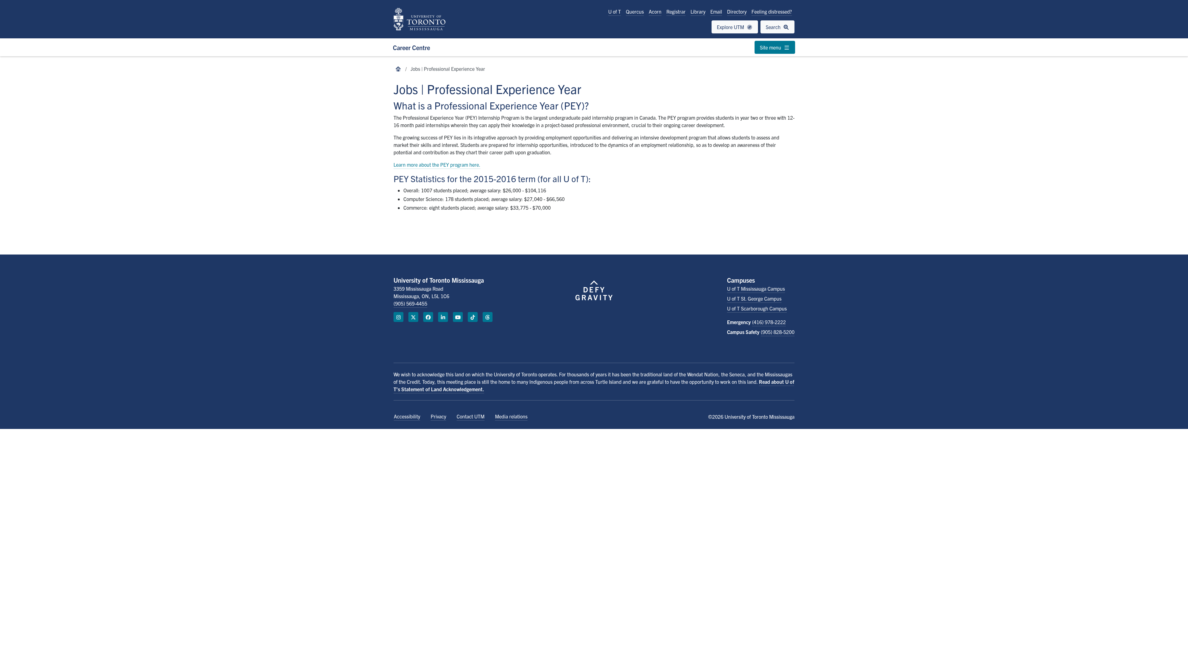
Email (716, 11)
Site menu (771, 47)
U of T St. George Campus (754, 298)
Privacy (438, 416)
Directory (737, 11)
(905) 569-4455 (410, 303)
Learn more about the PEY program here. (437, 164)
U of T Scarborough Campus (757, 308)
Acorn (655, 11)
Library (698, 11)
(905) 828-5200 (777, 332)
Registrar (676, 11)
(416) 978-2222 (769, 322)
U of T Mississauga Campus (756, 288)
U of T (614, 11)
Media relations (511, 416)
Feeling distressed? (771, 11)
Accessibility (407, 416)
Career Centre (411, 47)
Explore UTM (731, 27)
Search (774, 27)
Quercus (635, 11)
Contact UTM (470, 416)
